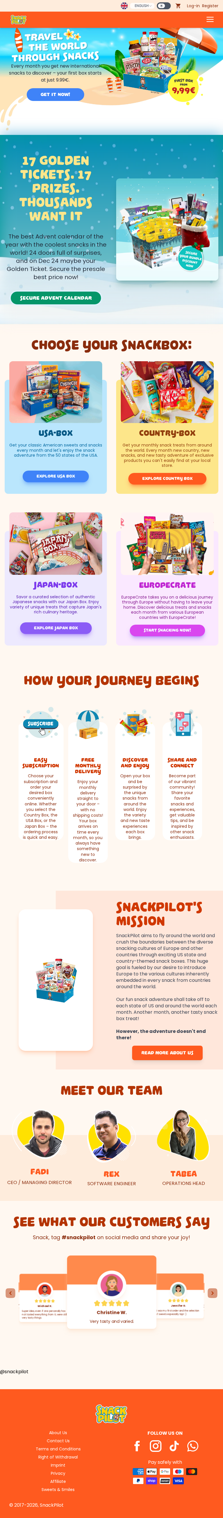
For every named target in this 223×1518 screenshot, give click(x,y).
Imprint (58, 1465)
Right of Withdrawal (58, 1457)
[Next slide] (212, 1293)
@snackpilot (14, 1371)
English (142, 5)
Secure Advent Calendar (56, 297)
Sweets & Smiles (58, 1489)
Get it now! (55, 94)
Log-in (193, 6)
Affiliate (58, 1481)
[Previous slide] (10, 1293)
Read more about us (167, 1053)
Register (210, 6)
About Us (58, 1433)
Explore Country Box (167, 478)
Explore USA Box (56, 476)
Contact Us (58, 1441)
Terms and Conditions (58, 1449)
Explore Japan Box (56, 628)
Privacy (58, 1473)
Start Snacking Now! (167, 630)
